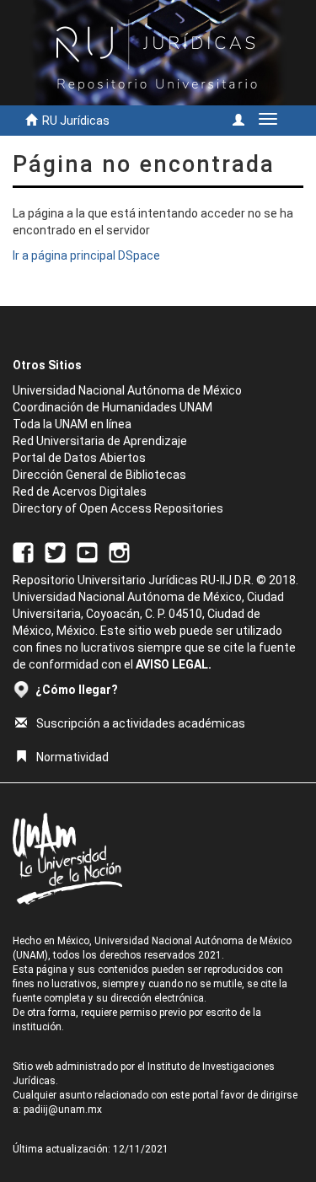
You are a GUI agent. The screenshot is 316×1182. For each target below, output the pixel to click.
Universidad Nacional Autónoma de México (127, 390)
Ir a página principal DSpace (86, 255)
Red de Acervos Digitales (80, 491)
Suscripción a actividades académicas (140, 723)
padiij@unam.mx (63, 1109)
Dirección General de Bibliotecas (99, 474)
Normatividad (72, 757)
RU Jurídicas (76, 120)
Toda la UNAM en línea (72, 424)
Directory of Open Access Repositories (118, 508)
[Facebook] (23, 551)
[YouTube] (87, 551)
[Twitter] (55, 551)
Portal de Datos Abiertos (79, 458)
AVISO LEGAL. (174, 664)
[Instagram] (119, 551)
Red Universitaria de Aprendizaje (100, 441)
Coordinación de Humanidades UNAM (112, 407)
